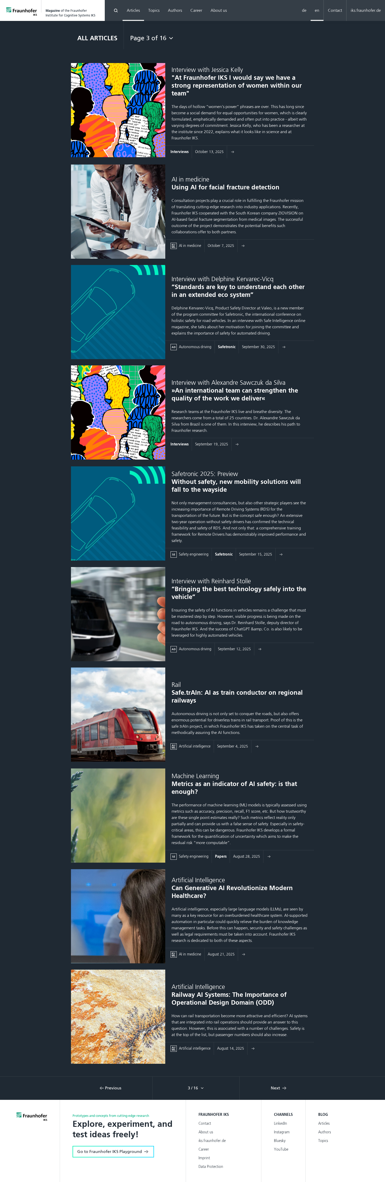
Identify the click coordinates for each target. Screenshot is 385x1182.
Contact (335, 10)
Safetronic (226, 347)
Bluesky (279, 1141)
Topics (154, 10)
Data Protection (211, 1166)
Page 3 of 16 (148, 38)
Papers (221, 856)
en (317, 10)
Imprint (204, 1158)
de (304, 10)
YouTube (281, 1149)
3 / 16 (193, 1087)
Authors (175, 10)
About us (219, 10)
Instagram (282, 1132)
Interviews (179, 152)
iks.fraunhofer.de (366, 10)
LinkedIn (280, 1123)
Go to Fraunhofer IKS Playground (109, 1151)
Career (196, 10)
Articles (133, 10)
